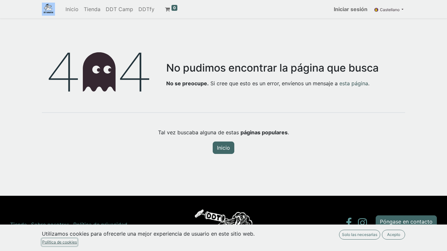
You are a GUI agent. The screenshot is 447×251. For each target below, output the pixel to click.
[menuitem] (72, 9)
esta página (353, 83)
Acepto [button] (393, 234)
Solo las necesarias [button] (359, 234)
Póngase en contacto (406, 221)
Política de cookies (59, 242)
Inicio (223, 147)
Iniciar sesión (350, 9)
